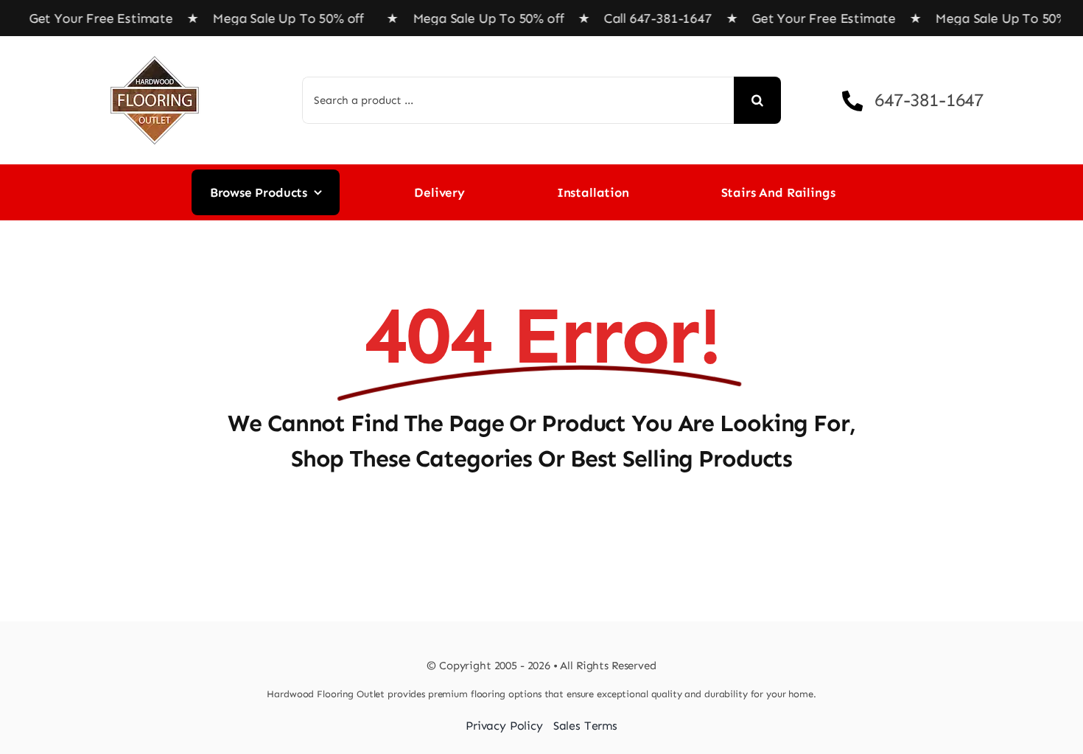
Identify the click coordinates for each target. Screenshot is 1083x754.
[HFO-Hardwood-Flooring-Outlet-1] (154, 50)
